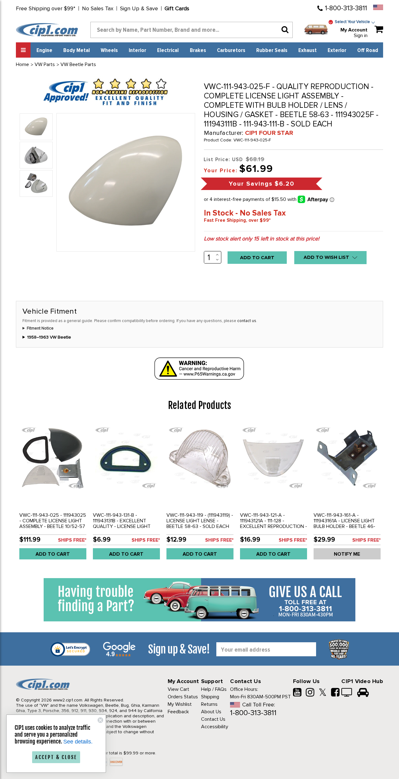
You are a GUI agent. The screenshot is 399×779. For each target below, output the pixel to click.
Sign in (361, 35)
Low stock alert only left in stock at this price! (261, 238)
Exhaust (307, 50)
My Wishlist (180, 704)
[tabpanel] (52, 493)
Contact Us (213, 719)
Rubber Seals (271, 50)
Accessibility (214, 727)
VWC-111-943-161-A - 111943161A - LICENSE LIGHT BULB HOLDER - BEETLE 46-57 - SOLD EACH (344, 523)
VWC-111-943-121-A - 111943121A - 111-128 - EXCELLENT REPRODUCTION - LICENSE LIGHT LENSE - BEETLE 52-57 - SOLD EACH (273, 526)
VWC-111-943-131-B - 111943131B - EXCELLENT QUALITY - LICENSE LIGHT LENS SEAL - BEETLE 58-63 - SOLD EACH (124, 526)
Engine (44, 50)
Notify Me (347, 554)
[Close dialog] (100, 720)
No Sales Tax (97, 8)
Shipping (210, 697)
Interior (137, 50)
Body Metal (76, 50)
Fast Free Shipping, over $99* (237, 220)
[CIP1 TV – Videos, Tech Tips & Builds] (347, 693)
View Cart (178, 689)
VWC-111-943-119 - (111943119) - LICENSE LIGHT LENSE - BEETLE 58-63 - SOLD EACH (199, 521)
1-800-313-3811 (346, 8)
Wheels (109, 50)
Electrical (168, 50)
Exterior (337, 50)
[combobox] (191, 30)
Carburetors (231, 50)
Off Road (367, 50)
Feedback (178, 712)
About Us (211, 712)
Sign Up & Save (139, 8)
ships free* (72, 540)
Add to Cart (53, 554)
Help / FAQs (214, 689)
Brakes (198, 50)
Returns (209, 704)
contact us (246, 320)
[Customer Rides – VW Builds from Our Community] (363, 693)
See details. (78, 742)
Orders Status (183, 697)
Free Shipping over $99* (45, 8)
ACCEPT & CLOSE (56, 757)
